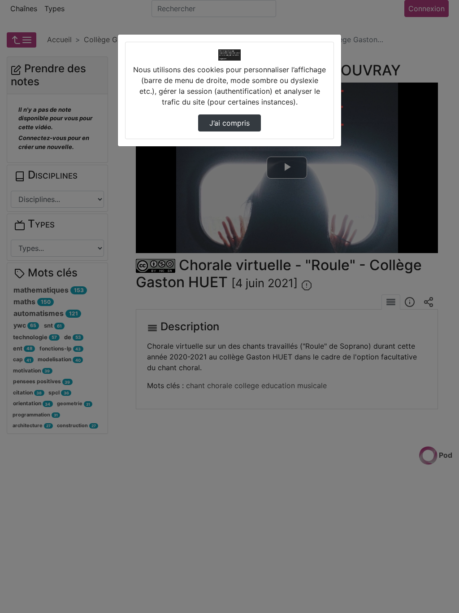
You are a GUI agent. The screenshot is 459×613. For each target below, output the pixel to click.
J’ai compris (229, 122)
